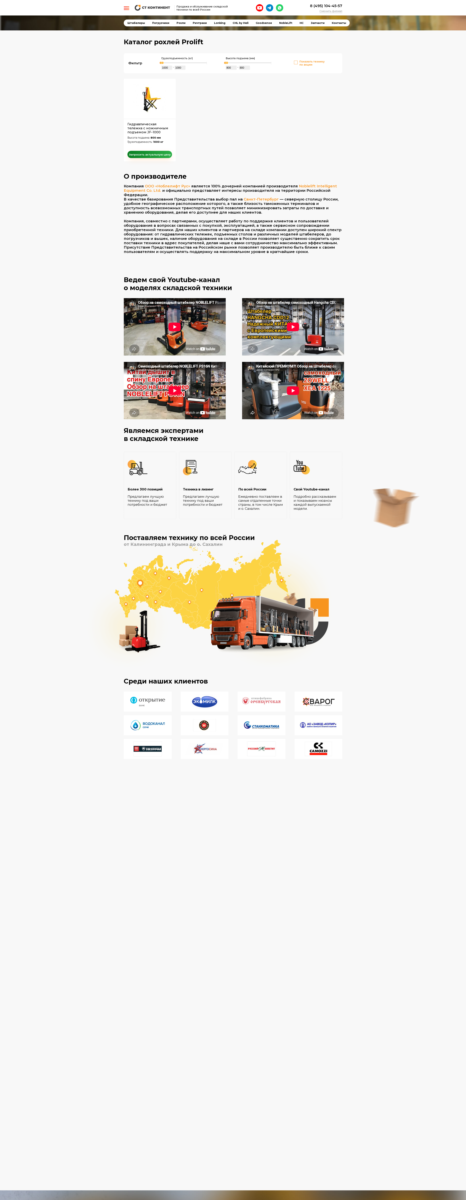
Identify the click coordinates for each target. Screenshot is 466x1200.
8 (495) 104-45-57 (326, 6)
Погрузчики (160, 23)
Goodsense (264, 23)
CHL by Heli (240, 23)
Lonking (219, 23)
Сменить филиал (330, 11)
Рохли (181, 23)
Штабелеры (136, 23)
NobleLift (285, 23)
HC (302, 23)
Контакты (339, 23)
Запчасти (318, 23)
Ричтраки (200, 23)
